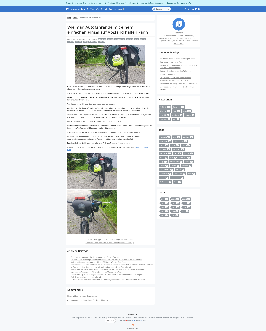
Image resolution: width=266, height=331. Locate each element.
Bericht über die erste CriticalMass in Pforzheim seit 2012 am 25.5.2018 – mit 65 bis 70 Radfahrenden (110, 269)
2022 (185, 199)
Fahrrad (142, 39)
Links (175, 119)
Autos (136, 39)
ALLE (177, 182)
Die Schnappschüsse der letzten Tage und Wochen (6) (111, 239)
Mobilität (103, 39)
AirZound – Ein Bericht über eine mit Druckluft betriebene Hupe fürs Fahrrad (101, 267)
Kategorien (165, 99)
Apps (191, 174)
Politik (85, 42)
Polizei (163, 166)
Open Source (180, 141)
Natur (164, 145)
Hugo (163, 157)
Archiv (162, 192)
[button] (193, 9)
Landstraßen (177, 178)
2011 (174, 215)
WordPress (165, 174)
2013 (185, 211)
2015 (164, 211)
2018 (164, 207)
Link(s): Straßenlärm (167, 74)
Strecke (175, 166)
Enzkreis (164, 149)
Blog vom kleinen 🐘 (117, 9)
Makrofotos (165, 182)
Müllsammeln (175, 162)
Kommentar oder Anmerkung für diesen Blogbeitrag (90, 300)
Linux (186, 111)
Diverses (164, 111)
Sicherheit (102, 42)
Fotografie (178, 107)
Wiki (97, 9)
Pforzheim (165, 141)
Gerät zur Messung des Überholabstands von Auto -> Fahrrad (95, 257)
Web (176, 111)
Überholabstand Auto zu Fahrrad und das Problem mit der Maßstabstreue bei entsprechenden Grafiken (112, 264)
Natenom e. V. (96, 3)
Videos (163, 178)
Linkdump (177, 115)
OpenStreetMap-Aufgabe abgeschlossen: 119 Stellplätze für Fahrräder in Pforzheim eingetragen (109, 274)
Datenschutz (136, 328)
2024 (164, 199)
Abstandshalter (119, 39)
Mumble (189, 115)
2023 (174, 199)
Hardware (71, 42)
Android (164, 115)
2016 (186, 207)
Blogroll (104, 9)
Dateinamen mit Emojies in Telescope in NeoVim (178, 83)
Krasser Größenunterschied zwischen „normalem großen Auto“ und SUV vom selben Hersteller (108, 279)
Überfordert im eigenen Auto (171, 62)
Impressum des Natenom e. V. (179, 3)
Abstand (110, 39)
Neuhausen (179, 174)
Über (92, 9)
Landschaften (166, 170)
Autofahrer (129, 39)
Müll (173, 157)
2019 (186, 203)
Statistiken (178, 149)
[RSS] (188, 9)
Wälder (180, 170)
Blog (69, 18)
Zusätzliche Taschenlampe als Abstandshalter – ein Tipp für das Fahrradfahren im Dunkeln (106, 259)
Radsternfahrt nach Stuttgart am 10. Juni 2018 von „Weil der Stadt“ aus (98, 262)
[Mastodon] (185, 9)
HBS (141, 320)
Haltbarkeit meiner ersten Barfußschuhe (175, 71)
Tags (161, 129)
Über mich (179, 43)
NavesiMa (164, 119)
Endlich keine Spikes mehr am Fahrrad (86, 277)
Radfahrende (93, 42)
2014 (174, 211)
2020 (175, 203)
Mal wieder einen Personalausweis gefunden (177, 58)
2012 (164, 215)
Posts (75, 18)
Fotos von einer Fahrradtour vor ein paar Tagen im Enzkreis (109, 243)
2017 (175, 207)
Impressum (129, 328)
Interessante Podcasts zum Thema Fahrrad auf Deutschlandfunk (96, 272)
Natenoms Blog (77, 9)
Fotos (176, 137)
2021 (164, 203)
